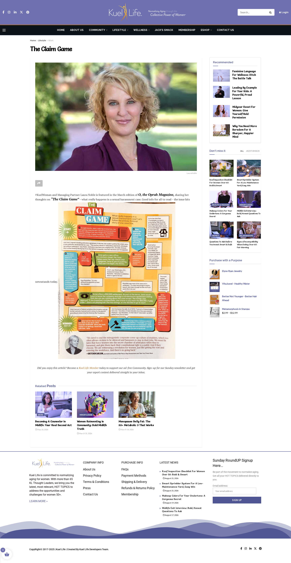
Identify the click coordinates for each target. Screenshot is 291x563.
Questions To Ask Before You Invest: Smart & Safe (220, 243)
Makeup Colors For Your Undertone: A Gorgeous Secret (220, 213)
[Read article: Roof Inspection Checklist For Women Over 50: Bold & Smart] (221, 168)
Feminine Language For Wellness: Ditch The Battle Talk (244, 75)
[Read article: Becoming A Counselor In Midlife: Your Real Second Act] (53, 404)
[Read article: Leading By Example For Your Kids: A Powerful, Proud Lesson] (221, 92)
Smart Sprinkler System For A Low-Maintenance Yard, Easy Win (248, 182)
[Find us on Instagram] (9, 12)
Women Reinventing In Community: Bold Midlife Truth (92, 425)
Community (97, 30)
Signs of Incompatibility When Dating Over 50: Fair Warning (247, 244)
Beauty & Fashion (220, 205)
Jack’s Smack (164, 30)
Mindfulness (86, 415)
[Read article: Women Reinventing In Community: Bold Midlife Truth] (95, 404)
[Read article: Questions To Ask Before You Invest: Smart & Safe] (221, 230)
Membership (187, 30)
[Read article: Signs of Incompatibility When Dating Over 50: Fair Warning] (249, 230)
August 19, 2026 (171, 503)
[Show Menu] (4, 30)
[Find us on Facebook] (3, 12)
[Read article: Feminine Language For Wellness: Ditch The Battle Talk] (221, 75)
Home (61, 30)
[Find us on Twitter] (21, 12)
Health (124, 415)
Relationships (246, 236)
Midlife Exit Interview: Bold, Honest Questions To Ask (249, 213)
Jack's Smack (253, 151)
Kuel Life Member (88, 368)
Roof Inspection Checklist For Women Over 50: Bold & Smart (220, 182)
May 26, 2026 (42, 429)
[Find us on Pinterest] (27, 12)
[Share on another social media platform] (39, 183)
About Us (77, 30)
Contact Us (225, 30)
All (242, 151)
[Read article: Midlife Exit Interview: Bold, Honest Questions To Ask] (249, 199)
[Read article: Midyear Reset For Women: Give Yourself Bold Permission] (221, 111)
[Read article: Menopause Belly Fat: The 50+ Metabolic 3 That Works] (137, 404)
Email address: (220, 485)
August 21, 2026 (171, 478)
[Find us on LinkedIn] (15, 12)
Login (284, 12)
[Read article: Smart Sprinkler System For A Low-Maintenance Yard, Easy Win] (249, 168)
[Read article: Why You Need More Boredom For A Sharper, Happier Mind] (221, 130)
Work (50, 40)
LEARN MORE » (38, 501)
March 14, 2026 (127, 429)
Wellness (140, 30)
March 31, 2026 (85, 433)
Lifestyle (119, 30)
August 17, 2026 (171, 515)
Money (215, 236)
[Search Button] (271, 12)
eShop (205, 30)
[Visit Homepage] (145, 12)
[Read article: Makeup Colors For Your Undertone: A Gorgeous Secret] (221, 199)
